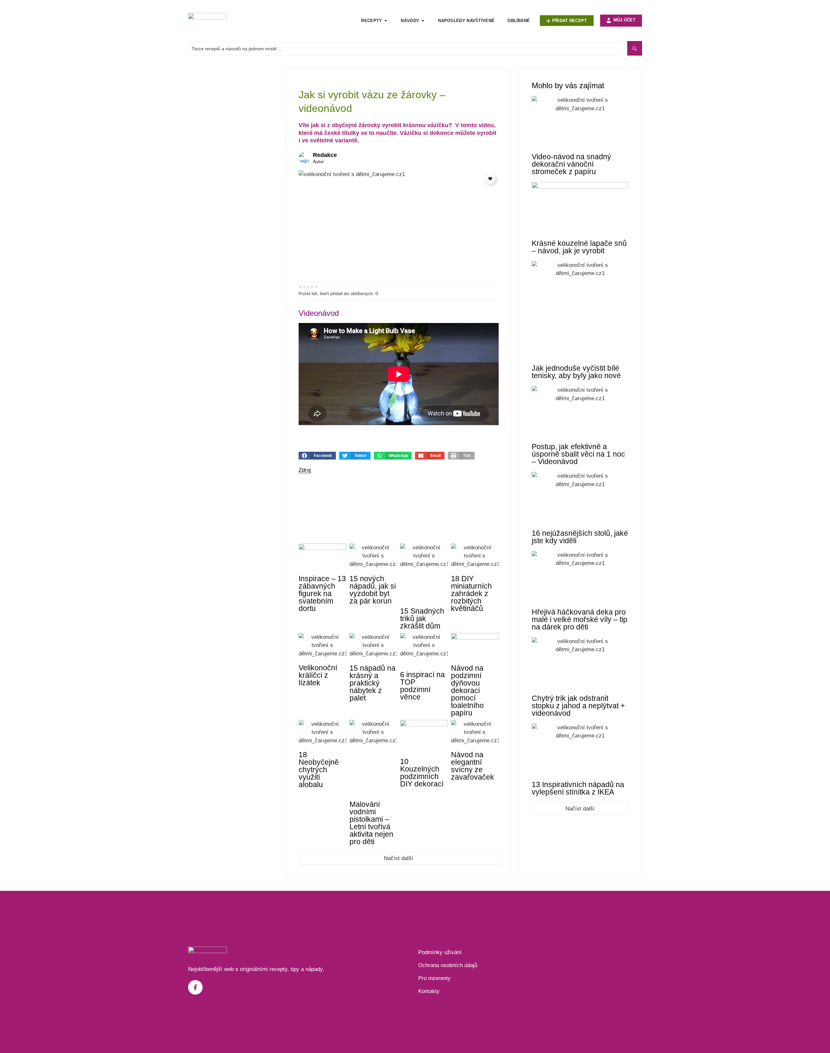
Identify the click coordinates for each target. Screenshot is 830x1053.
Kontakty (429, 991)
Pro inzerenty (434, 978)
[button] (317, 456)
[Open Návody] (423, 21)
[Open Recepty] (386, 21)
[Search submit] (634, 48)
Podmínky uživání (440, 952)
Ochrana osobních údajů (447, 965)
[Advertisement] (233, 165)
